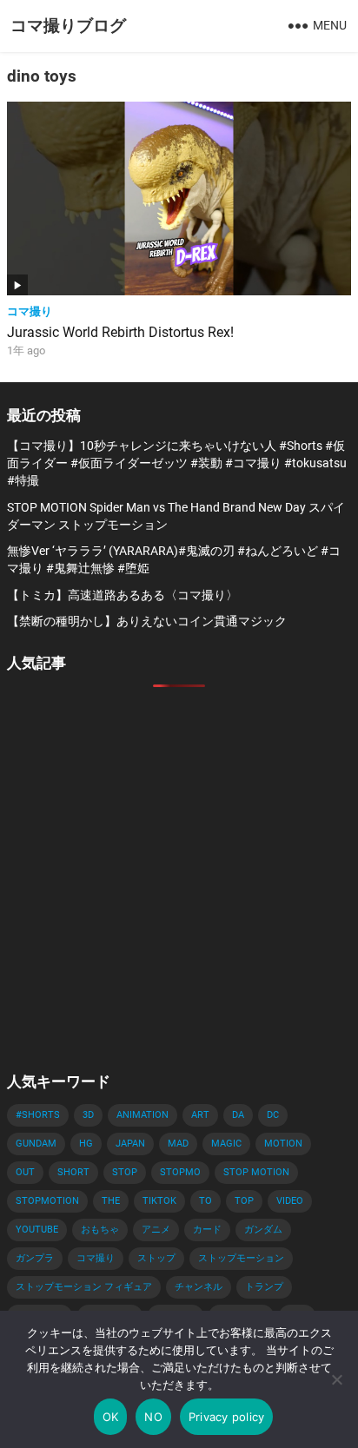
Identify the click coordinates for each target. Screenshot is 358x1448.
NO (153, 1417)
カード (207, 1229)
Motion (283, 1143)
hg (86, 1143)
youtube (37, 1229)
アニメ (156, 1229)
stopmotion (47, 1201)
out (25, 1172)
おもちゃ (100, 1229)
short (73, 1172)
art (200, 1115)
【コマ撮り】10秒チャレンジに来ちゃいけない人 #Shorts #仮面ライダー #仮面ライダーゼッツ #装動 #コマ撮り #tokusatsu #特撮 (177, 463)
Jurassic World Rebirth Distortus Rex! (120, 332)
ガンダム (263, 1229)
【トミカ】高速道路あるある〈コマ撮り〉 (122, 595)
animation (142, 1115)
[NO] (336, 1379)
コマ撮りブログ (68, 26)
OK (111, 1417)
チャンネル (198, 1287)
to (205, 1201)
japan (130, 1143)
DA (238, 1115)
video (289, 1201)
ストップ (156, 1258)
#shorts (38, 1115)
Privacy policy (227, 1417)
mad (178, 1143)
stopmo (180, 1172)
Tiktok (159, 1201)
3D (88, 1115)
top (244, 1201)
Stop (124, 1172)
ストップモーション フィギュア (84, 1287)
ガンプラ (35, 1258)
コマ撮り (29, 311)
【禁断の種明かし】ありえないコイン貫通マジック (147, 621)
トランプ (264, 1287)
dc (273, 1115)
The (111, 1201)
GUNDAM (36, 1143)
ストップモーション (241, 1258)
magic (226, 1143)
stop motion (256, 1172)
